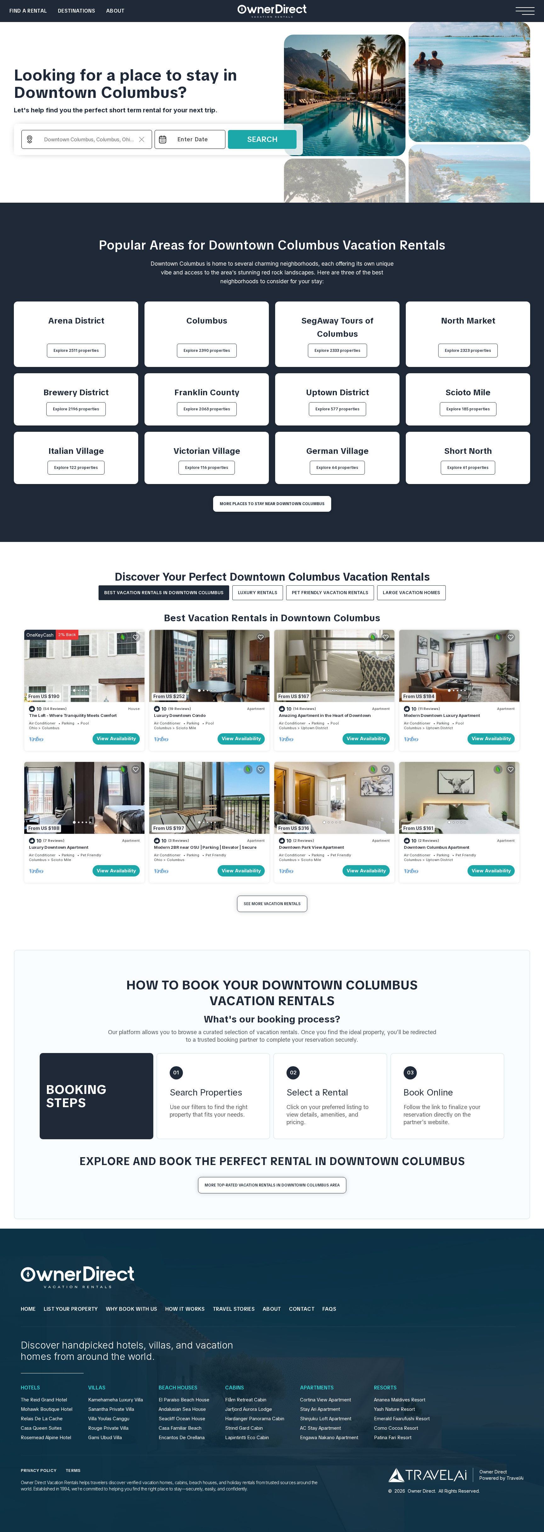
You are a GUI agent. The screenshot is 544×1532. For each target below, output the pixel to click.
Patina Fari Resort (392, 1437)
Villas (96, 1387)
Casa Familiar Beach (180, 1428)
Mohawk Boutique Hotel (46, 1409)
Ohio (33, 728)
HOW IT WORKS (185, 1309)
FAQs (329, 1309)
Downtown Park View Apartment (311, 847)
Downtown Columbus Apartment (436, 847)
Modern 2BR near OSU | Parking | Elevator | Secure (205, 847)
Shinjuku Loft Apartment (325, 1419)
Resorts (385, 1387)
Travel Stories (234, 1309)
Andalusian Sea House (182, 1409)
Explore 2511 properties (76, 350)
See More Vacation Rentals (272, 903)
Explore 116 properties (206, 467)
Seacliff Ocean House (182, 1419)
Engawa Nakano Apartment (329, 1437)
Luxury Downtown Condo (180, 715)
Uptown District (314, 728)
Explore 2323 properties (468, 350)
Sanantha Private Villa (111, 1409)
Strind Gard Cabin (244, 1428)
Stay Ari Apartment (320, 1409)
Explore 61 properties (468, 467)
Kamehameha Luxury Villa (115, 1400)
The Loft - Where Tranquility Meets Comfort (73, 715)
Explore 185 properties (468, 409)
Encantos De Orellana (182, 1437)
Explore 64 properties (337, 467)
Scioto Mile (186, 728)
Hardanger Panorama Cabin (254, 1419)
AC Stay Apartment (320, 1428)
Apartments (317, 1387)
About (115, 11)
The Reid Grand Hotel (44, 1400)
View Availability (116, 738)
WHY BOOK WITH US (131, 1309)
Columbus (51, 728)
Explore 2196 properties (76, 409)
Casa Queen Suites (41, 1428)
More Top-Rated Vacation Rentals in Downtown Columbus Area (272, 1185)
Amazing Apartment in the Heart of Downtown (325, 715)
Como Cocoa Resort (396, 1428)
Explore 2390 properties (207, 350)
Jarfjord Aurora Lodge (248, 1409)
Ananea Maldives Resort (399, 1400)
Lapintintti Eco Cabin (247, 1437)
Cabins (234, 1387)
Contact (301, 1309)
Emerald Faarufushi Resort (402, 1419)
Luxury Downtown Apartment (58, 847)
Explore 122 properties (76, 467)
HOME (28, 1309)
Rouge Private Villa (108, 1428)
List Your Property (71, 1309)
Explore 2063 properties (207, 409)
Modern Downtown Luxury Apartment (442, 715)
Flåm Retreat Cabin (245, 1400)
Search (262, 139)
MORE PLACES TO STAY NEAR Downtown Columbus (272, 503)
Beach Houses (178, 1387)
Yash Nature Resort (394, 1409)
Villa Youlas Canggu (108, 1419)
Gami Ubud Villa (105, 1437)
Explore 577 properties (337, 409)
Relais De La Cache (42, 1419)
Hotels (30, 1387)
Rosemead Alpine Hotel (46, 1437)
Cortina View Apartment (325, 1400)
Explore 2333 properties (337, 350)
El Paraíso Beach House (184, 1400)
